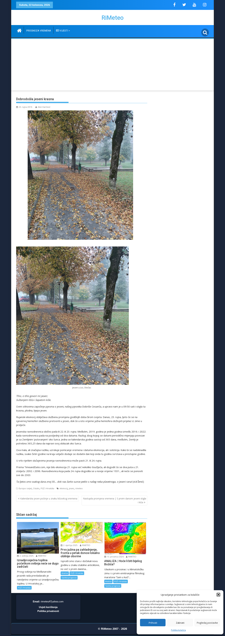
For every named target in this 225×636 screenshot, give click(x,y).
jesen (71, 488)
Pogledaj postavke (207, 622)
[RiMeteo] (19, 30)
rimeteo (79, 488)
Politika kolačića (178, 630)
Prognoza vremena (38, 30)
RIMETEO (42, 555)
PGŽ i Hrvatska (47, 488)
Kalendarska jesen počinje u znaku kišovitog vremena (48, 498)
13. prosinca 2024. (115, 556)
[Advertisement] (112, 64)
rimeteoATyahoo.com (52, 601)
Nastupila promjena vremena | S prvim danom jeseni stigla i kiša (114, 500)
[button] (218, 594)
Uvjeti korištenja (48, 607)
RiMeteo (112, 17)
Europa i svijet (25, 488)
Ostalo (36, 488)
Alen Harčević (44, 107)
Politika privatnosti (48, 611)
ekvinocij (64, 488)
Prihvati (153, 622)
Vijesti (63, 30)
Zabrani (180, 622)
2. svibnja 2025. (26, 555)
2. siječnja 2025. (70, 545)
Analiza (65, 573)
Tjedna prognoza (69, 577)
